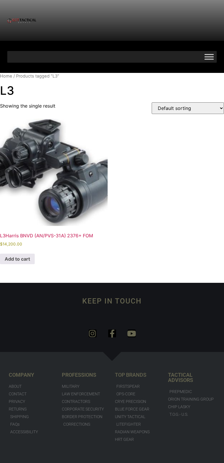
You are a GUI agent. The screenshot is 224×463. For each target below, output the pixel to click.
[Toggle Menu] (209, 56)
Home (6, 76)
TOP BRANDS (130, 375)
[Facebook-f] (112, 333)
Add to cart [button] (17, 259)
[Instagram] (93, 333)
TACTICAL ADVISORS (180, 377)
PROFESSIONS (79, 375)
